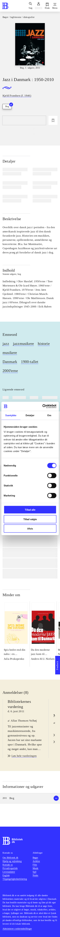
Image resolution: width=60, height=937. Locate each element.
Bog (7, 106)
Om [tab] (49, 415)
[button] (30, 798)
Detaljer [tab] (30, 415)
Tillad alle (30, 509)
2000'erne (10, 371)
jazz (6, 343)
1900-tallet (29, 362)
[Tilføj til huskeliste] (52, 120)
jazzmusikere (23, 343)
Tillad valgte (30, 519)
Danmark (10, 362)
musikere (10, 353)
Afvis (30, 528)
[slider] (30, 47)
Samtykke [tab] (10, 415)
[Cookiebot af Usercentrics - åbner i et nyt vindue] (42, 406)
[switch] (51, 475)
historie (44, 343)
